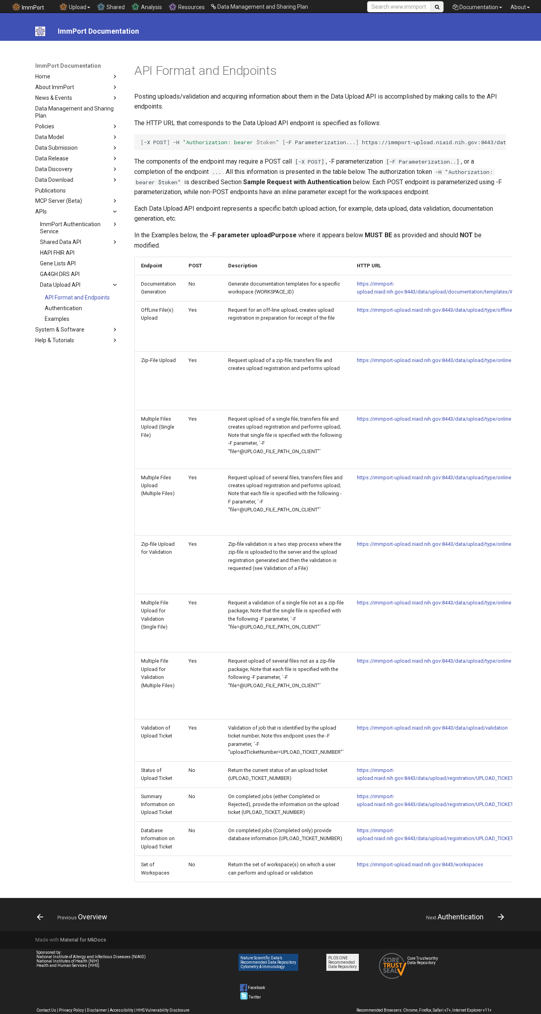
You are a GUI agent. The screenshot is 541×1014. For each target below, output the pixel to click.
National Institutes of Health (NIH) (67, 961)
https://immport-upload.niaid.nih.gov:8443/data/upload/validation (432, 728)
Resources (191, 7)
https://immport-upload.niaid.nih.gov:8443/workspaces (420, 864)
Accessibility (121, 1010)
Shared (115, 7)
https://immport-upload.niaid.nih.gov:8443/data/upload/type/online (434, 360)
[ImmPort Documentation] (40, 31)
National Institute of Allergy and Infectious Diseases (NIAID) (91, 957)
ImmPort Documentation (68, 66)
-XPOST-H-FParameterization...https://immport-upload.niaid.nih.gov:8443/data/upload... (323, 142)
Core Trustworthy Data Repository (422, 960)
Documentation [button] (478, 7)
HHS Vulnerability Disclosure (162, 1010)
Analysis (151, 7)
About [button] (518, 7)
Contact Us (46, 1010)
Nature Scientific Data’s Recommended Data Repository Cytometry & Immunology (268, 962)
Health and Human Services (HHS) (67, 965)
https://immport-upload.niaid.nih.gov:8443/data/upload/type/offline (434, 310)
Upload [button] (77, 7)
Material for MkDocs (83, 940)
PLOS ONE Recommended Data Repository (342, 962)
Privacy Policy (71, 1010)
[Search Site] (437, 6)
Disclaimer (97, 1010)
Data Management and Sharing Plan (262, 7)
